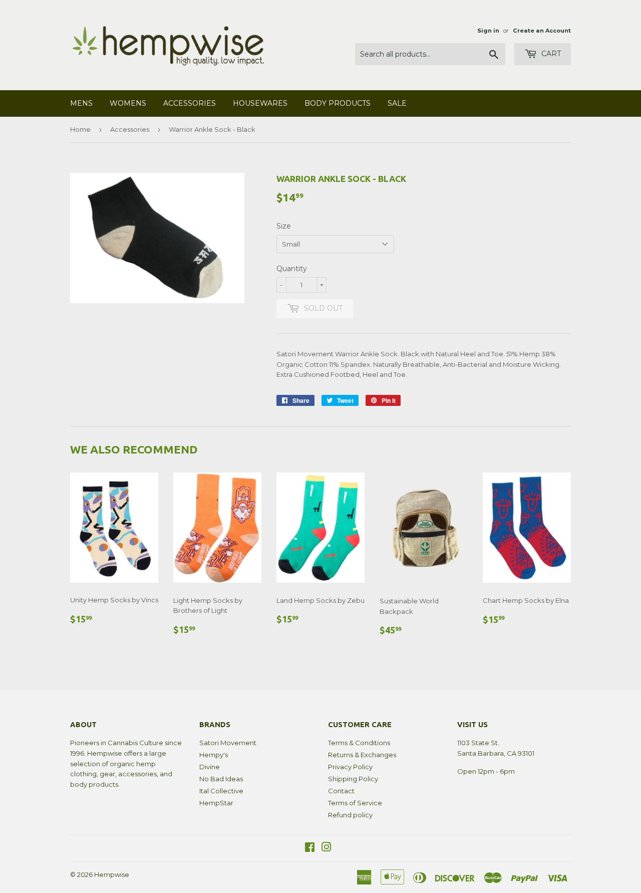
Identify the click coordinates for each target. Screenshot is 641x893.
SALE (397, 103)
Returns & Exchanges (362, 755)
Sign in (488, 30)
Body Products (337, 103)
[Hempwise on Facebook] (309, 848)
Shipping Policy (353, 779)
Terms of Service (355, 803)
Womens (128, 103)
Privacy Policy (350, 767)
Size (283, 226)
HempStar (216, 803)
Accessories (189, 103)
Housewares (260, 103)
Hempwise (111, 874)
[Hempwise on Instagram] (327, 848)
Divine (209, 767)
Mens (81, 103)
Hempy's (213, 755)
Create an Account (542, 30)
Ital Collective (221, 791)
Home (80, 129)
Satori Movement (227, 743)
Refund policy (350, 815)
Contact (341, 791)
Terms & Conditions (359, 743)
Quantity (291, 268)
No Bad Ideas (221, 779)
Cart (550, 53)
